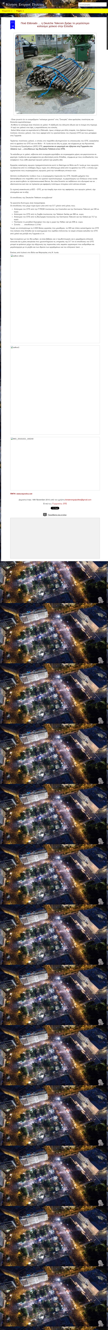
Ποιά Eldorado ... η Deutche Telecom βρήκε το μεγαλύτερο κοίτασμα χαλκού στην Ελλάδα (55, 25)
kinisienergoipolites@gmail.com (78, 499)
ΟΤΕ (65, 503)
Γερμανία (57, 503)
